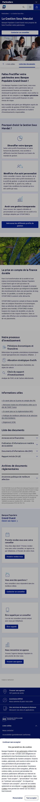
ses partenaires (22, 751)
